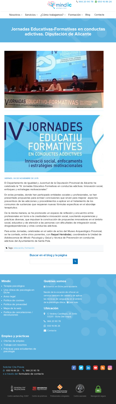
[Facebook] (74, 367)
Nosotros (14, 15)
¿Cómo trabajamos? (52, 15)
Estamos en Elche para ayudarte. (62, 286)
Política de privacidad (15, 304)
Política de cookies (14, 300)
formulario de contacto (31, 374)
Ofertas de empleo (14, 341)
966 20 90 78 (86, 2)
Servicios (30, 15)
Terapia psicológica (14, 286)
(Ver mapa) (66, 316)
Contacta (99, 15)
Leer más (73, 302)
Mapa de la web (12, 308)
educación (19, 248)
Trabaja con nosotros (15, 345)
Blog (87, 15)
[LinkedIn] (88, 367)
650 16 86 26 (105, 2)
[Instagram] (110, 367)
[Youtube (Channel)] (95, 367)
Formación (74, 15)
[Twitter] (81, 367)
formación (29, 248)
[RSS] (102, 367)
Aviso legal (9, 296)
